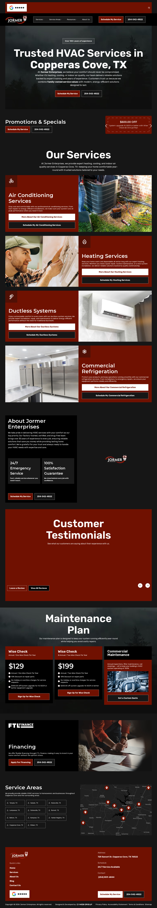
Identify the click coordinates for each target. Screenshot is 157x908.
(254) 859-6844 (106, 877)
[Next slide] (147, 585)
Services (14, 872)
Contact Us (15, 885)
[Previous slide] (140, 585)
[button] (40, 19)
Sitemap (148, 904)
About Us (86, 19)
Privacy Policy (101, 904)
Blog (12, 881)
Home (12, 868)
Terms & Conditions (136, 904)
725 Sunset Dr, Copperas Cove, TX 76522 (118, 857)
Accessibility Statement (118, 904)
